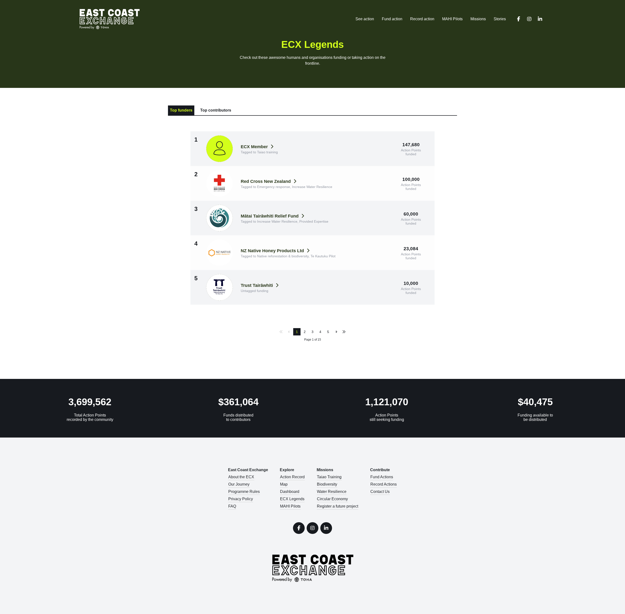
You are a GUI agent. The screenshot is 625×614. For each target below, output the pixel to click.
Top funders (181, 110)
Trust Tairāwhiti (257, 285)
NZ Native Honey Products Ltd (273, 250)
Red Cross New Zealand (266, 181)
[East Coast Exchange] (113, 19)
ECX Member (255, 146)
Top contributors (215, 110)
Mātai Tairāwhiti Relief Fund (270, 216)
